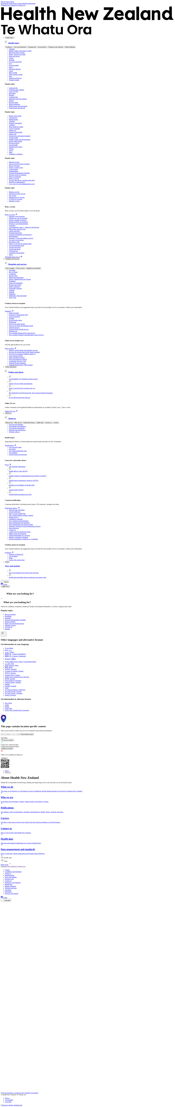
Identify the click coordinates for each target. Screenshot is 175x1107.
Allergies (12, 49)
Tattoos (11, 149)
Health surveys (13, 517)
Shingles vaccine (14, 201)
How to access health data (17, 513)
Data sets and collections (17, 510)
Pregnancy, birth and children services (21, 238)
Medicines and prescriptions (18, 99)
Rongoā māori (13, 102)
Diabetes (11, 60)
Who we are (18, 422)
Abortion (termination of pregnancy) (20, 234)
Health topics (9, 37)
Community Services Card (17, 361)
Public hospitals (14, 313)
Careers (19, 3)
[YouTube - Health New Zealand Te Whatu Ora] (2, 1085)
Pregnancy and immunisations (18, 224)
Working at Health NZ (16, 554)
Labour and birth (14, 231)
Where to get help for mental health (20, 244)
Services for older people (17, 324)
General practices (14, 317)
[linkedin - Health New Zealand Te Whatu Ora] (2, 909)
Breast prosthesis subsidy (17, 357)
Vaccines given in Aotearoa (17, 175)
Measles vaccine (14, 162)
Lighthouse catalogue (16, 519)
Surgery (11, 101)
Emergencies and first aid (17, 108)
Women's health (14, 80)
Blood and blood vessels (17, 53)
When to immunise (15, 177)
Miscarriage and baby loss (17, 229)
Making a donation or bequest (18, 537)
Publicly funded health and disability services (23, 350)
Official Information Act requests (19, 535)
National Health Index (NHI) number (21, 365)
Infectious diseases (15, 69)
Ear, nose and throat (15, 62)
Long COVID (13, 91)
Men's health (13, 73)
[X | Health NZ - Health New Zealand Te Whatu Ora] (2, 1091)
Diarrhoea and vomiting (16, 90)
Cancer (11, 58)
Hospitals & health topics (9, 3)
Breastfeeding (13, 236)
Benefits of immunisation (17, 182)
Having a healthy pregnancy (18, 220)
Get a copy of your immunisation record (21, 184)
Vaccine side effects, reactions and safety (22, 180)
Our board (12, 449)
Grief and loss (13, 251)
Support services (14, 327)
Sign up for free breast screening (19, 164)
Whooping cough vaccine (17, 194)
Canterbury (12, 274)
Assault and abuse (14, 249)
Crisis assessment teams (16, 245)
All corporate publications (17, 466)
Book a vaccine (14, 178)
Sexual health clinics (15, 320)
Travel (11, 150)
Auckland (12, 270)
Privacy (7, 1098)
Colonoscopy (13, 118)
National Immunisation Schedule (19, 173)
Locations (8, 890)
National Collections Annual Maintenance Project (25, 526)
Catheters (12, 125)
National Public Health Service (19, 329)
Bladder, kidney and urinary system (20, 51)
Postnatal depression (15, 233)
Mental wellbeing (70, 47)
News (7, 465)
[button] (4, 861)
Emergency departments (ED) (18, 315)
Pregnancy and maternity (55, 47)
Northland (12, 281)
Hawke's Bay (13, 276)
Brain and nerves (14, 56)
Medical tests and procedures (18, 106)
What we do (9, 422)
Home (7, 771)
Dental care (12, 130)
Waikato (11, 292)
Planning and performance (17, 430)
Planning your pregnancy (17, 216)
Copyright (8, 1102)
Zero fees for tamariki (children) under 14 (22, 354)
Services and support (11, 893)
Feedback (8, 311)
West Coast (12, 297)
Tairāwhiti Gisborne (15, 288)
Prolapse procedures (15, 123)
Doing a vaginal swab (16, 167)
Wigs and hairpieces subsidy (18, 359)
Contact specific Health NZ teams (19, 532)
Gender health (13, 138)
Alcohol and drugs (15, 247)
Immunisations (42, 47)
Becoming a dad (14, 242)
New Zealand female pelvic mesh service (22, 333)
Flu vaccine (12, 195)
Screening (12, 225)
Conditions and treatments (13, 872)
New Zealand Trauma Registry (19, 521)
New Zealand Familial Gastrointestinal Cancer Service (26, 335)
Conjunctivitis (13, 97)
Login (5, 584)
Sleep (10, 152)
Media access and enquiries (17, 533)
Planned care (13, 331)
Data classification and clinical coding (21, 524)
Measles (11, 95)
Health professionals (28, 3)
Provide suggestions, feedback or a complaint (23, 539)
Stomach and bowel (15, 78)
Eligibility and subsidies (33, 268)
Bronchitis (12, 93)
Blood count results (15, 116)
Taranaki (11, 290)
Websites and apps (11, 888)
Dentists (11, 318)
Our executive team (15, 447)
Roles (11, 558)
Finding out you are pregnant (18, 218)
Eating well (12, 134)
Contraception (13, 169)
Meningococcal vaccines (17, 197)
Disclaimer (8, 892)
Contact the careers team (17, 560)
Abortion (12, 121)
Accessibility (9, 1100)
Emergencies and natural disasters (19, 136)
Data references (14, 528)
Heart (10, 67)
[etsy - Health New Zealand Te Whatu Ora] (87, 1082)
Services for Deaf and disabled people (21, 326)
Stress (11, 255)
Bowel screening (14, 166)
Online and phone (11, 367)
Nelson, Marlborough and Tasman (20, 279)
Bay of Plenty (13, 272)
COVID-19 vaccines (15, 199)
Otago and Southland (15, 283)
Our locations (13, 556)
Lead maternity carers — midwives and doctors (24, 227)
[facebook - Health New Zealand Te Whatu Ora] (2, 903)
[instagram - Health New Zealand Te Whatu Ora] (2, 906)
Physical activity (14, 143)
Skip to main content (7, 2)
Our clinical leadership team (18, 451)
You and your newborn (16, 240)
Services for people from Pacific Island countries (24, 352)
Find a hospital (10, 268)
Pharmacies (12, 322)
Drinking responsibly (15, 132)
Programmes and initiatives (17, 426)
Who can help (9, 348)
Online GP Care (10, 411)
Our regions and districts (17, 428)
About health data (14, 512)
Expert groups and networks (18, 454)
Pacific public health (15, 141)
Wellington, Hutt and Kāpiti (18, 296)
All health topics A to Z (12, 257)
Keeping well (32, 47)
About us (8, 413)
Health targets (9, 445)
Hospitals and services (12, 259)
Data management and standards (19, 523)
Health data (40, 422)
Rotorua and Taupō (15, 285)
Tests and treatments (20, 47)
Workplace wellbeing (15, 154)
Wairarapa (12, 294)
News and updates (11, 877)
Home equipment (14, 104)
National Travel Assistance (17, 363)
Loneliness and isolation (16, 253)
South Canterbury (14, 286)
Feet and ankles (14, 65)
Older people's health (15, 74)
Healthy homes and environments (19, 139)
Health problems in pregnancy (18, 222)
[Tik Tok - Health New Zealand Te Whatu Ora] (2, 1088)
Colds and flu (13, 88)
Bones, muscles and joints (17, 54)
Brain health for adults (16, 127)
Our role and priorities (16, 424)
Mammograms (13, 119)
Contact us (48, 422)
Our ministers (13, 453)
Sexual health (13, 145)
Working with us (14, 432)
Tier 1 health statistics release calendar (21, 515)
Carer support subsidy (16, 356)
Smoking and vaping (15, 147)
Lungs (11, 71)
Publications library (29, 422)
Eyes (10, 63)
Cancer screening (14, 128)
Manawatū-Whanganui (16, 277)
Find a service (20, 268)
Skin (10, 76)
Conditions (9, 47)
